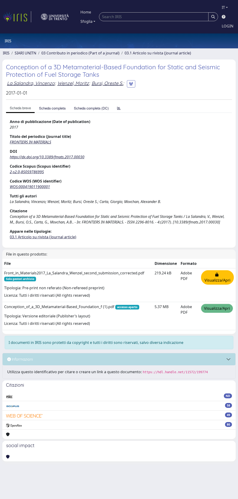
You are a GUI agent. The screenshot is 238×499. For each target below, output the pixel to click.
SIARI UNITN (25, 53)
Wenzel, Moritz (73, 83)
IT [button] (223, 7)
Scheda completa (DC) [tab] (91, 108)
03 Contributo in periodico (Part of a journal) (80, 53)
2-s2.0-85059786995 (27, 171)
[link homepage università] (55, 16)
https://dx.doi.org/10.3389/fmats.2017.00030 (47, 157)
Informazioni (22, 359)
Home (85, 12)
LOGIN (227, 26)
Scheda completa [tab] (52, 108)
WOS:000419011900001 (30, 186)
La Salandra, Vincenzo (31, 83)
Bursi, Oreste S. (107, 83)
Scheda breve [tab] (20, 107)
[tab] (119, 108)
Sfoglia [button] (86, 21)
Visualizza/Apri (217, 277)
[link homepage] (17, 16)
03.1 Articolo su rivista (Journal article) (158, 53)
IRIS (6, 53)
